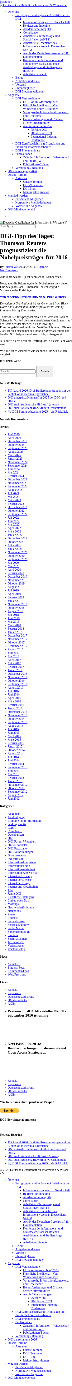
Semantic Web (16, 921)
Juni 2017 (14, 652)
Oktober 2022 (16, 510)
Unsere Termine (17, 1343)
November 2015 (17, 715)
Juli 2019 (13, 590)
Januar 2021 (15, 548)
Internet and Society (20, 876)
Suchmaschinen (17, 938)
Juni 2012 (14, 798)
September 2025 (17, 448)
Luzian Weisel (13, 266)
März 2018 (14, 625)
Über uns (13, 1180)
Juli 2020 (13, 562)
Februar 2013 (16, 777)
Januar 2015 (15, 746)
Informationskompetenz (22, 862)
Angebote (14, 1263)
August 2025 (15, 451)
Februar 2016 (16, 704)
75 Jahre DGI (39, 1297)
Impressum (14, 993)
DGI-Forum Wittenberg (22, 841)
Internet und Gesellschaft (23, 886)
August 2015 (15, 725)
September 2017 (17, 646)
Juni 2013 (14, 770)
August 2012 (15, 795)
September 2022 (17, 514)
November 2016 (17, 677)
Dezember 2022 (17, 507)
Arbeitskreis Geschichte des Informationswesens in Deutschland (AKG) (44, 1214)
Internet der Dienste (19, 879)
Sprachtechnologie (19, 931)
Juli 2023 (13, 493)
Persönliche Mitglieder (29, 1367)
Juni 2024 (14, 469)
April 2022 (14, 528)
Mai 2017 (13, 656)
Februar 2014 (16, 763)
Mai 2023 (13, 496)
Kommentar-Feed (18, 971)
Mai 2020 (13, 566)
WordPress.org (17, 974)
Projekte (13, 917)
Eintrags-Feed (16, 967)
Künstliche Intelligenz (21, 897)
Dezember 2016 (17, 673)
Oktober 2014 (16, 750)
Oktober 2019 (16, 583)
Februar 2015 (16, 743)
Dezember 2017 (17, 635)
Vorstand (20, 1252)
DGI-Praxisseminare (27, 1318)
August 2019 (15, 587)
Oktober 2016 (16, 680)
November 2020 (17, 552)
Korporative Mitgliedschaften (33, 1370)
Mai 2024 (13, 472)
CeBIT (12, 827)
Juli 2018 (13, 614)
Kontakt (12, 989)
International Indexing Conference (44, 1306)
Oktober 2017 (16, 642)
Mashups (13, 904)
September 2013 (17, 767)
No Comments (9, 270)
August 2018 (15, 611)
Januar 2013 (15, 781)
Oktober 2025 (16, 444)
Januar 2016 (15, 708)
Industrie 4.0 (15, 858)
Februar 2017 (16, 666)
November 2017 (17, 639)
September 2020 (17, 559)
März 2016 (14, 701)
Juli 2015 (13, 729)
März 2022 (14, 531)
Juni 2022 (14, 521)
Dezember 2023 (17, 479)
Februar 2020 (16, 573)
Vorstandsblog (16, 949)
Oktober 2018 (16, 607)
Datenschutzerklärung (21, 996)
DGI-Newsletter (17, 845)
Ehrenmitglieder (25, 1256)
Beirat (19, 1245)
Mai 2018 (13, 621)
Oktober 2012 (16, 788)
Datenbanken (16, 834)
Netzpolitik (14, 911)
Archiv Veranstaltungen (37, 1294)
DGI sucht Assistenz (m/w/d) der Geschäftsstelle (37, 408)
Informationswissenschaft (23, 872)
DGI (10, 838)
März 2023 (14, 500)
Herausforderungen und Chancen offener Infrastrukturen (43, 1289)
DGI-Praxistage (17, 848)
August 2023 (15, 489)
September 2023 (17, 486)
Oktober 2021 (16, 541)
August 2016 (15, 687)
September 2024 (17, 465)
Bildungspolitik (17, 824)
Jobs (10, 890)
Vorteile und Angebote (29, 1374)
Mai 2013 (13, 774)
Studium (13, 935)
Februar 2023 (16, 503)
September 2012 (17, 791)
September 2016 (17, 684)
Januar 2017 (15, 670)
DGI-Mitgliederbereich (22, 1377)
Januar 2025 (15, 458)
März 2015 (14, 739)
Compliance (15, 831)
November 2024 (17, 462)
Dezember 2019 (17, 576)
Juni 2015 (14, 732)
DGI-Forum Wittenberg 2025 (41, 1270)
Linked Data (19, 900)
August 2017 (15, 649)
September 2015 (17, 722)
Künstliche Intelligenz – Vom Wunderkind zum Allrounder (40, 1275)
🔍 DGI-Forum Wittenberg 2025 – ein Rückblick (38, 411)
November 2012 (17, 784)
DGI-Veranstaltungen (21, 852)
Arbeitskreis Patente (35, 1242)
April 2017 (14, 659)
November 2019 (17, 580)
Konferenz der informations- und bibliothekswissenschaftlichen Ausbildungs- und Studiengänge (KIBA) (43, 1234)
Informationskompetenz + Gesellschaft (46, 1190)
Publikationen (23, 1322)
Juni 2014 (14, 760)
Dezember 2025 (17, 441)
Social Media (16, 928)
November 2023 (17, 482)
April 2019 (14, 593)
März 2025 (14, 455)
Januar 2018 (15, 632)
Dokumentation (17, 855)
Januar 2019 (15, 600)
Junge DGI (14, 893)
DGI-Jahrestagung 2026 (22, 1339)
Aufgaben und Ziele (27, 1249)
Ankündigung (16, 817)
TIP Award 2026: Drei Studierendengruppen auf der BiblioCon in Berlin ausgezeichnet (39, 392)
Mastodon (6, 1)
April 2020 (14, 569)
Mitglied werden (18, 1363)
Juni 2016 (14, 694)
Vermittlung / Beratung (29, 1336)
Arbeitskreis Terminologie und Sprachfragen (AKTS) (41, 1206)
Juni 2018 (14, 618)
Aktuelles (21, 1346)
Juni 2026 (14, 434)
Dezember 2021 (17, 538)
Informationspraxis (19, 865)
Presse (11, 914)
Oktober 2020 (16, 555)
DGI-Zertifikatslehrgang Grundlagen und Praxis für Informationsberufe (40, 1313)
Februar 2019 (16, 597)
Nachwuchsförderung (21, 907)
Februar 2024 (16, 476)
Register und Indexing (36, 1193)
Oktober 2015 (16, 718)
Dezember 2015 (17, 711)
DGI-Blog (29, 1356)
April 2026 (14, 437)
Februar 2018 (16, 628)
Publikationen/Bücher (36, 1332)
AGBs (12, 1003)
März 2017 (14, 663)
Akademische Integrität (37, 1197)
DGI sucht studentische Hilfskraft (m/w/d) (33, 404)
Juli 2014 (13, 757)
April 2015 (14, 736)
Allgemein (42, 266)
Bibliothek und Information (24, 820)
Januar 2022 (15, 535)
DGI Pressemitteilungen (29, 1259)
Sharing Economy (19, 924)
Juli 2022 (13, 517)
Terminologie (16, 942)
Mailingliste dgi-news (36, 1360)
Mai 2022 (13, 524)
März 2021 (14, 545)
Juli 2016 (13, 691)
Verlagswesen (16, 945)
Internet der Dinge (19, 883)
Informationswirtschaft (21, 869)
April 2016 (14, 698)
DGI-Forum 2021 (41, 1301)
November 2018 (17, 604)
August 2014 (15, 753)
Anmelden (14, 964)
